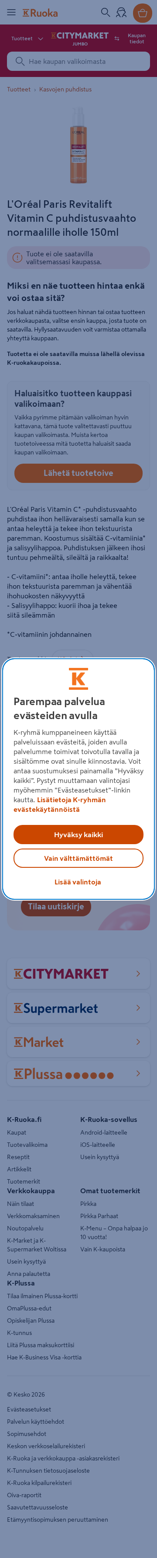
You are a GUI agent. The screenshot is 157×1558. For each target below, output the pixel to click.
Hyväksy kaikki (78, 834)
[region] (78, 779)
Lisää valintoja (78, 881)
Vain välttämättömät (78, 858)
